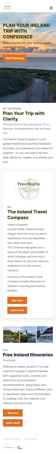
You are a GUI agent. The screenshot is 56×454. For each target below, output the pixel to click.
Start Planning (14, 58)
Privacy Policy (30, 439)
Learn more (17, 310)
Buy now (17, 300)
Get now (13, 412)
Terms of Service (11, 439)
